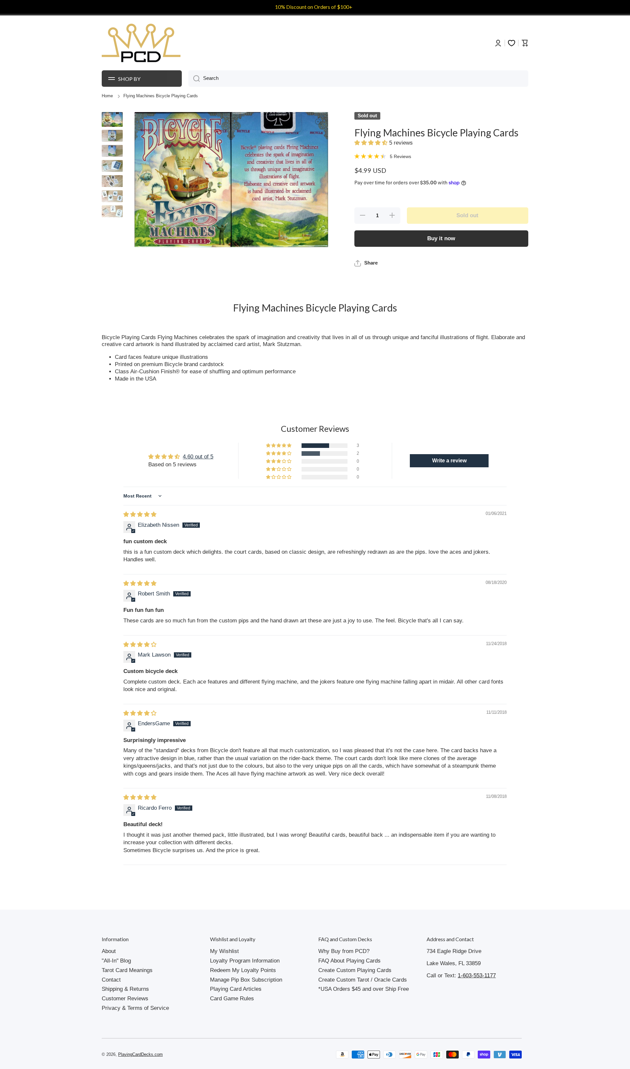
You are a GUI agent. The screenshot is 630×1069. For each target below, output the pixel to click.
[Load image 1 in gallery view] (112, 119)
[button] (371, 143)
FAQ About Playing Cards (349, 961)
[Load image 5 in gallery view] (112, 181)
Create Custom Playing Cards (354, 970)
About (109, 951)
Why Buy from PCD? (343, 951)
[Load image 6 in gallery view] (112, 196)
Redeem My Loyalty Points (243, 970)
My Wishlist (224, 951)
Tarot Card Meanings (127, 970)
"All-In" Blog (116, 961)
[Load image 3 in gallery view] (112, 151)
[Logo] (141, 43)
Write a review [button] (449, 460)
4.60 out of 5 (198, 456)
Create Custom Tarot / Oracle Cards (362, 980)
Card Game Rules (232, 998)
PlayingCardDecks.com (140, 1054)
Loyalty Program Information (245, 961)
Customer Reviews (125, 998)
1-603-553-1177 (477, 975)
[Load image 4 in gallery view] (112, 166)
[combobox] (358, 78)
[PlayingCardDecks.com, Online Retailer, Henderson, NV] (225, 1054)
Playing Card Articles (236, 989)
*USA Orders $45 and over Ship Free (363, 989)
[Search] (194, 78)
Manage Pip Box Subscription (246, 980)
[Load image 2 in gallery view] (112, 136)
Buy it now (441, 238)
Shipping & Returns (125, 989)
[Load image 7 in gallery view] (112, 211)
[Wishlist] (511, 43)
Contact (111, 980)
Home (107, 96)
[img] (140, 514)
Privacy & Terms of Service (135, 1008)
